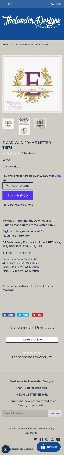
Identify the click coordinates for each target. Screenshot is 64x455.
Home (5, 44)
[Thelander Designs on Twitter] (35, 439)
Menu (10, 4)
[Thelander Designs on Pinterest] (47, 439)
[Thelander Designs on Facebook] (41, 439)
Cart (58, 4)
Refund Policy (46, 428)
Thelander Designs (22, 449)
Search (11, 428)
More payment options (17, 204)
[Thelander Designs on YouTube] (58, 439)
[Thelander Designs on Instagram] (52, 439)
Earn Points (30, 433)
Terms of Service (27, 428)
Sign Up (54, 413)
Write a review (32, 339)
